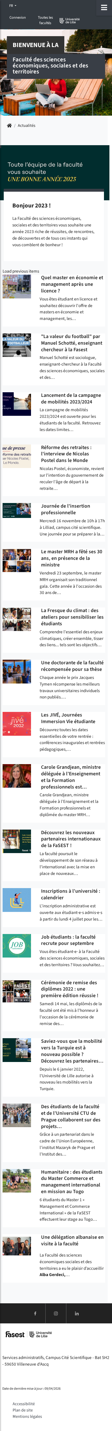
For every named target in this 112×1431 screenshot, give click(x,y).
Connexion (17, 17)
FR (11, 5)
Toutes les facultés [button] (45, 20)
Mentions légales (27, 1416)
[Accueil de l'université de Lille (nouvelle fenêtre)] (70, 20)
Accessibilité (24, 1404)
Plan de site (23, 1410)
